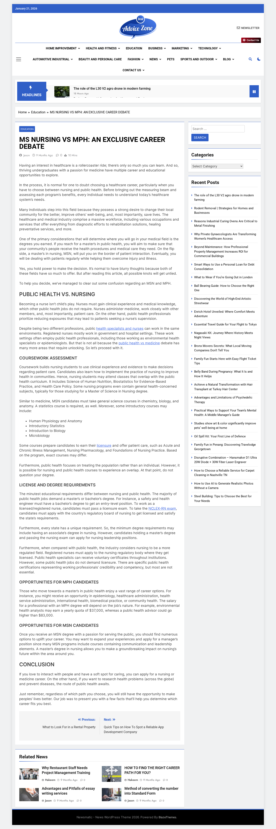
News (154, 59)
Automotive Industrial (51, 59)
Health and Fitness (101, 48)
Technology (208, 48)
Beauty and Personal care (100, 59)
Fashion (134, 59)
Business (155, 48)
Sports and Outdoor (197, 59)
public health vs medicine (139, 343)
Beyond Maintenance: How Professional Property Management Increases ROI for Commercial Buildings (221, 251)
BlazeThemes (167, 817)
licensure (104, 445)
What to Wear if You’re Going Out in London (223, 277)
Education (134, 48)
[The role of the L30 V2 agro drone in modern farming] (62, 93)
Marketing (180, 48)
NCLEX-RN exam (162, 508)
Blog (227, 59)
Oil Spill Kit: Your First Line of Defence (220, 436)
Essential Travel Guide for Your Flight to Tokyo (225, 324)
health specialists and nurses (119, 328)
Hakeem (50, 780)
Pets (170, 59)
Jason (26, 155)
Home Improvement (61, 48)
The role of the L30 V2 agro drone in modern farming (112, 88)
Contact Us (132, 70)
